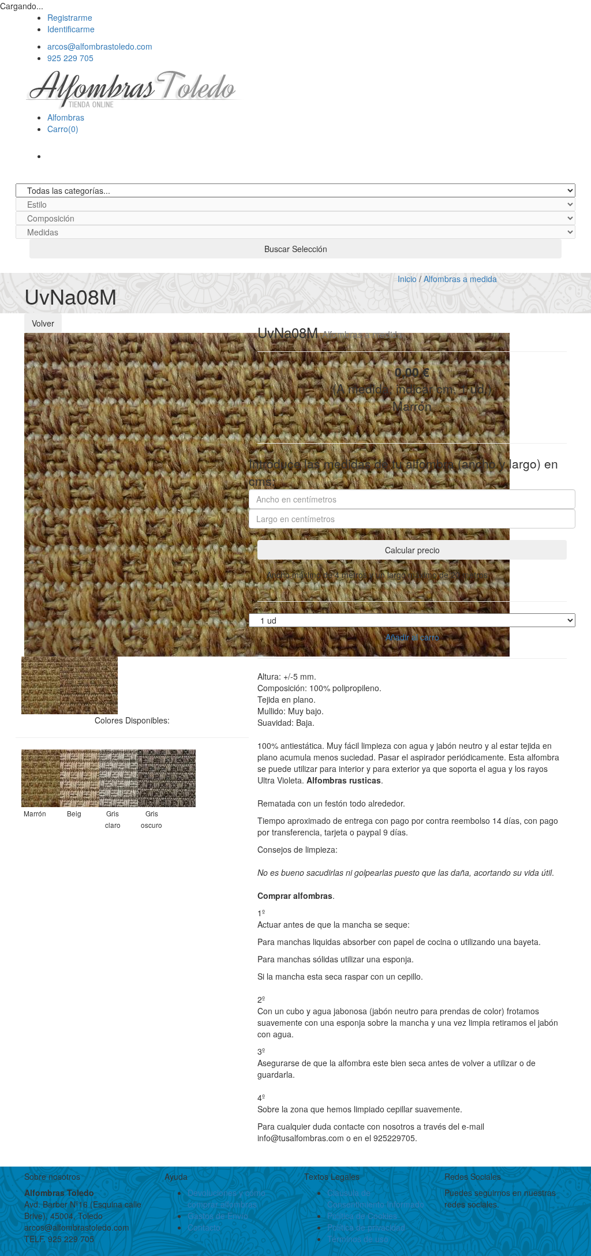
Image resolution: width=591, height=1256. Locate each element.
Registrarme (69, 17)
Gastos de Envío (218, 1215)
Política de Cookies (362, 1215)
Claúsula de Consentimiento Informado (375, 1198)
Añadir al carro (412, 637)
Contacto (204, 1227)
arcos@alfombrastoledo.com (99, 46)
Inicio (407, 278)
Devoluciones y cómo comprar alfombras (226, 1198)
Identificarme (71, 29)
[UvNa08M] (50, 683)
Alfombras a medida (460, 278)
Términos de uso (357, 1238)
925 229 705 (70, 57)
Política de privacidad (366, 1227)
